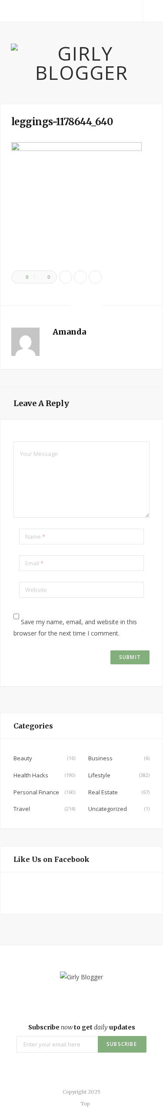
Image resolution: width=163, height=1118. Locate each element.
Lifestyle (99, 775)
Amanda (69, 332)
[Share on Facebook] (65, 277)
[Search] (153, 11)
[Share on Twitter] (80, 277)
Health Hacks (30, 775)
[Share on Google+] (95, 277)
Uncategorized (107, 809)
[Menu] (10, 11)
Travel (21, 809)
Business (100, 758)
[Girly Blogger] (81, 63)
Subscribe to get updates (81, 1027)
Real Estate (103, 792)
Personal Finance (36, 792)
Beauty (22, 758)
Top (84, 1104)
